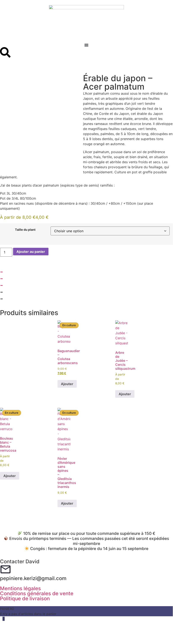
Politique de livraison (25, 598)
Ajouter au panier (30, 251)
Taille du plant (25, 229)
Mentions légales (20, 588)
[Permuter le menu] (86, 45)
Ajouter (67, 384)
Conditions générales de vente (36, 593)
